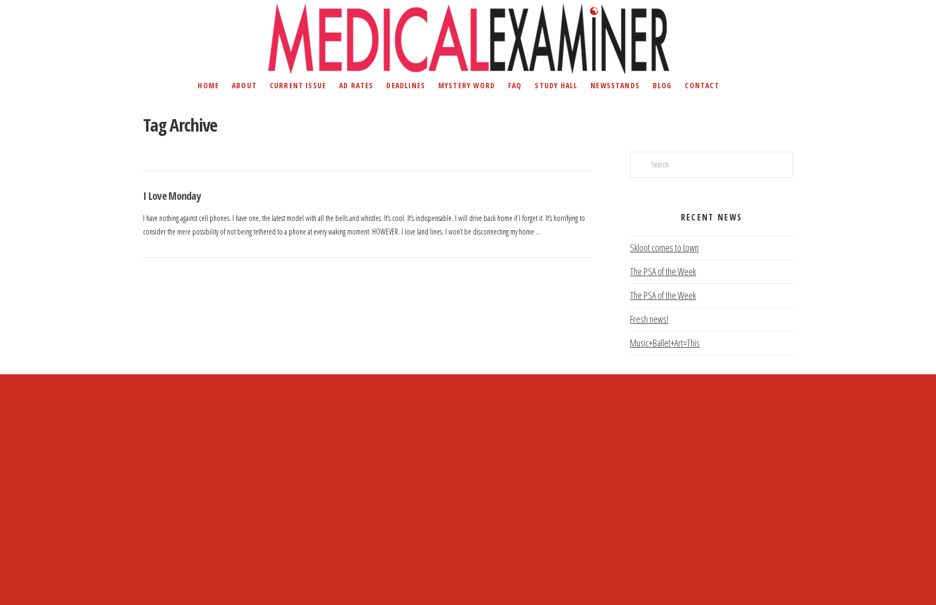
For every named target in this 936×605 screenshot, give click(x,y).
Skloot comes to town (664, 247)
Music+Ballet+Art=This (665, 342)
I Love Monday (172, 195)
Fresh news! (649, 319)
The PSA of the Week (663, 271)
